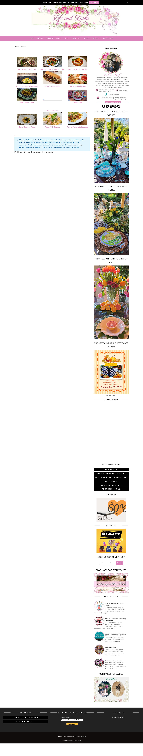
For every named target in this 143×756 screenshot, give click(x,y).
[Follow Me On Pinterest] (107, 107)
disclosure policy (76, 145)
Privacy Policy (25, 721)
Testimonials (111, 489)
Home (17, 46)
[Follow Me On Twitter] (118, 107)
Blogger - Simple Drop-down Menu (115, 634)
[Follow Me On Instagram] (111, 107)
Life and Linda (71, 736)
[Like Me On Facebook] (103, 107)
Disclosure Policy (25, 717)
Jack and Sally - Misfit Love (113, 661)
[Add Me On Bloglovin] (115, 107)
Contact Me (111, 469)
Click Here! (94, 2)
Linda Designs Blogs (111, 473)
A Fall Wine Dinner (111, 647)
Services (111, 481)
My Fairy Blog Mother (111, 477)
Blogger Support (111, 485)
